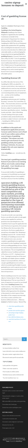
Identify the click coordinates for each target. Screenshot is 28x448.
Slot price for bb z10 (7, 425)
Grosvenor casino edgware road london (12, 421)
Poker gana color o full (8, 428)
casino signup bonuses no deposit (12, 4)
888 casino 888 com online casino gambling (13, 401)
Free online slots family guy (9, 404)
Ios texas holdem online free (11, 348)
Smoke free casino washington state (11, 407)
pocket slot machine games (16, 310)
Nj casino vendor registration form (13, 354)
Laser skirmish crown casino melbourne (14, 351)
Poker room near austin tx (10, 368)
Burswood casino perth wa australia (13, 357)
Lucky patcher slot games (10, 365)
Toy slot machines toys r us (10, 378)
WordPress (19, 441)
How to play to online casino (11, 371)
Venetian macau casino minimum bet (13, 375)
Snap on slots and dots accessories (11, 415)
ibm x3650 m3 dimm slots (15, 317)
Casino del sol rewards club (9, 418)
